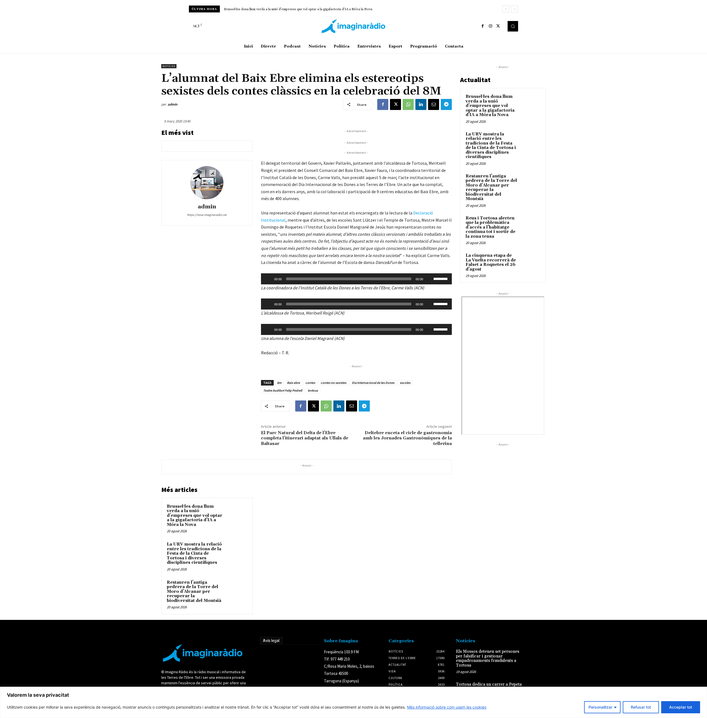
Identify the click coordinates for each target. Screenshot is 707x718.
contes (310, 383)
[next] (514, 9)
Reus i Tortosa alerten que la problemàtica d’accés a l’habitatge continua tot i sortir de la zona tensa (490, 227)
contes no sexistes (333, 383)
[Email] (433, 104)
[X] (498, 26)
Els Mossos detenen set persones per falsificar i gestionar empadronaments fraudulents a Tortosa (487, 658)
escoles (405, 383)
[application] (356, 278)
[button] (513, 26)
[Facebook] (483, 26)
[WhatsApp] (408, 104)
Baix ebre (293, 383)
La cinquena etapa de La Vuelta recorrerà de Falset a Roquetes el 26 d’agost (491, 262)
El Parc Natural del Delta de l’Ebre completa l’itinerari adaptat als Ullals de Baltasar (304, 438)
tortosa (313, 390)
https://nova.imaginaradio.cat (207, 215)
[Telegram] (446, 104)
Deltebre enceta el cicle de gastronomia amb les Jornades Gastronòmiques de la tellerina (407, 438)
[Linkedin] (420, 104)
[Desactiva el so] (429, 279)
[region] (353, 702)
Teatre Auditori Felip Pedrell (282, 390)
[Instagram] (490, 26)
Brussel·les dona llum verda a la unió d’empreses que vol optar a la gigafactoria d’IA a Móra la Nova (298, 9)
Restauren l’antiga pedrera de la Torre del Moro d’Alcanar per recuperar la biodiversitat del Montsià (194, 591)
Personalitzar (600, 707)
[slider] (441, 278)
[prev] (505, 9)
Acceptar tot (680, 707)
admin (172, 104)
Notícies (168, 66)
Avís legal (271, 640)
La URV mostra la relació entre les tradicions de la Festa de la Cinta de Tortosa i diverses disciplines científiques (194, 553)
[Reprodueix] (268, 279)
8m (279, 383)
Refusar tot (641, 707)
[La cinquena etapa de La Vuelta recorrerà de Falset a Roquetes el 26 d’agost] (530, 262)
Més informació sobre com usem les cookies (446, 707)
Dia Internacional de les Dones (373, 383)
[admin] (206, 182)
